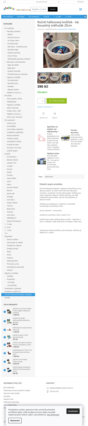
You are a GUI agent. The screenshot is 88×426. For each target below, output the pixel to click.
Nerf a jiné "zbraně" (14, 117)
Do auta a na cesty (14, 148)
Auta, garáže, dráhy (14, 99)
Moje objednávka (10, 405)
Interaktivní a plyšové (13, 288)
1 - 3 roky (8, 224)
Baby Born (11, 68)
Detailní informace (44, 107)
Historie (10, 258)
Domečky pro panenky (15, 267)
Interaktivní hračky (14, 141)
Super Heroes (12, 203)
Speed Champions (14, 221)
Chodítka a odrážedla (15, 132)
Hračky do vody (13, 144)
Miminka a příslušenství (16, 62)
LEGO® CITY (11, 163)
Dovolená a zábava (14, 245)
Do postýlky (11, 126)
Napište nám (8, 399)
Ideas (9, 184)
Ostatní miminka (14, 71)
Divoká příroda (12, 248)
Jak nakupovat (41, 2)
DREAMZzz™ (11, 218)
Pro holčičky (9, 28)
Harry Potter (11, 178)
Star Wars (10, 200)
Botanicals (11, 209)
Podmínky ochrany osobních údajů (17, 390)
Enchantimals (13, 43)
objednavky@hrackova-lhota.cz (61, 388)
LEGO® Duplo (12, 151)
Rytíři (9, 252)
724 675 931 (54, 391)
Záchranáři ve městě (15, 242)
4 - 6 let (7, 227)
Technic (10, 206)
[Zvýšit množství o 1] (45, 99)
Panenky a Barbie (13, 31)
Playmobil (8, 236)
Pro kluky (8, 95)
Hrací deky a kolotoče (15, 129)
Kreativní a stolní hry (13, 291)
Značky (7, 297)
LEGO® (7, 154)
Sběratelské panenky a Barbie (19, 59)
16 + (6, 233)
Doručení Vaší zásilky (12, 393)
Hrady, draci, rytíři (14, 111)
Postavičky (11, 279)
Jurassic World (12, 187)
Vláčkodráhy (11, 102)
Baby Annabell (13, 65)
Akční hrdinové (12, 108)
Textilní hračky (12, 138)
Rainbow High (13, 50)
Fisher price (11, 123)
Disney (9, 169)
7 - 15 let (8, 230)
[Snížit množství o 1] (45, 102)
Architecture (11, 157)
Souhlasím (73, 411)
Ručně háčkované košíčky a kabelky (18, 294)
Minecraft (10, 193)
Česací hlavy (12, 56)
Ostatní (10, 270)
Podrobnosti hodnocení (67, 29)
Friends (10, 175)
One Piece (11, 215)
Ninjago (10, 197)
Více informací (53, 414)
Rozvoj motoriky (13, 135)
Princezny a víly (13, 264)
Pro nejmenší (10, 120)
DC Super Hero (13, 40)
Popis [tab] (40, 177)
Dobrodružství (12, 261)
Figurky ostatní (13, 89)
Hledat (53, 9)
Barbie (10, 34)
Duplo (9, 172)
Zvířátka (11, 86)
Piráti (9, 255)
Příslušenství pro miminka (18, 74)
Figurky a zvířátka (13, 77)
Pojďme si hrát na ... (14, 92)
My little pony (13, 83)
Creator (10, 166)
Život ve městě (12, 239)
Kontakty (7, 396)
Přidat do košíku (58, 101)
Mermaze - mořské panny (17, 47)
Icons (9, 181)
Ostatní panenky (14, 53)
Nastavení (15, 420)
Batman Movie (12, 160)
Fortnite (10, 212)
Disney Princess (14, 37)
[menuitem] (8, 17)
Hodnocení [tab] (49, 177)
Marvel (9, 190)
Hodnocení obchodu (11, 402)
